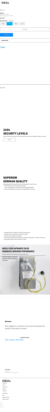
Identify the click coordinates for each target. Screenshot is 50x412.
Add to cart (25, 29)
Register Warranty (6, 397)
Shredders (4, 383)
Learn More (11, 20)
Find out (9, 139)
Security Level (6, 20)
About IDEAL (4, 393)
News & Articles (5, 399)
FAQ (3, 395)
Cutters (3, 385)
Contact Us (4, 390)
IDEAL (1, 10)
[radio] (3, 23)
